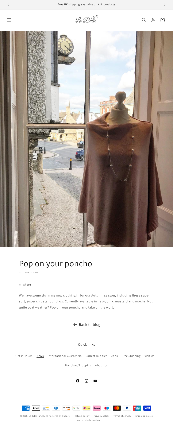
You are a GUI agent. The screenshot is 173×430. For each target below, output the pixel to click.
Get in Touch (23, 356)
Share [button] (27, 284)
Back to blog (89, 324)
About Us (101, 365)
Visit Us (149, 356)
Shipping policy (144, 415)
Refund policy (82, 415)
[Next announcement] (164, 4)
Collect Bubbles (96, 356)
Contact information (88, 420)
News (40, 356)
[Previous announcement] (8, 4)
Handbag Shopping (78, 365)
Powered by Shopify (59, 415)
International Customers (65, 356)
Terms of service (122, 415)
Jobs (114, 356)
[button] (9, 20)
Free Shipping (131, 356)
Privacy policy (101, 415)
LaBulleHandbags (38, 415)
